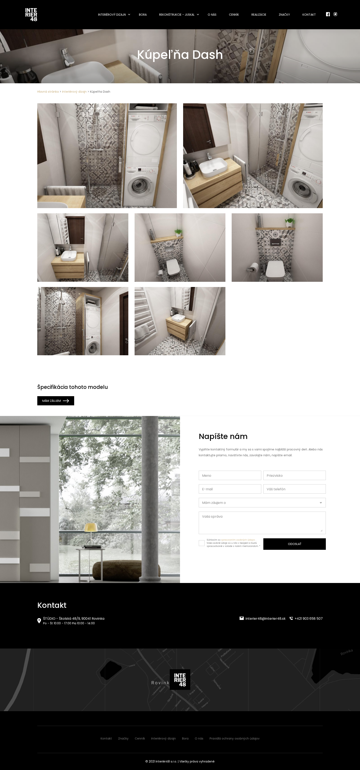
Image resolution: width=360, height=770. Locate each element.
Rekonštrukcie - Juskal (177, 15)
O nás (212, 15)
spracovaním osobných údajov (238, 539)
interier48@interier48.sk (265, 618)
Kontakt (309, 15)
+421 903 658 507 (308, 618)
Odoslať (294, 544)
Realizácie (258, 15)
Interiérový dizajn (112, 15)
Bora (143, 15)
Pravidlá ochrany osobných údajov (235, 738)
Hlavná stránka (48, 92)
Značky (284, 15)
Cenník (234, 15)
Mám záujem (51, 401)
